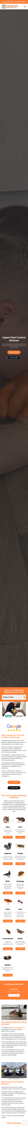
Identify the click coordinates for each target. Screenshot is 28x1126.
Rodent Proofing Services (17, 1027)
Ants (20, 909)
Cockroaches (7, 939)
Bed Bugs (20, 881)
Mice (8, 827)
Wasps (20, 853)
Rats (20, 827)
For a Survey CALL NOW (14, 984)
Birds (8, 881)
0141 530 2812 (14, 989)
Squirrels (7, 853)
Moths (20, 939)
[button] (25, 6)
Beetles (8, 965)
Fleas (8, 909)
